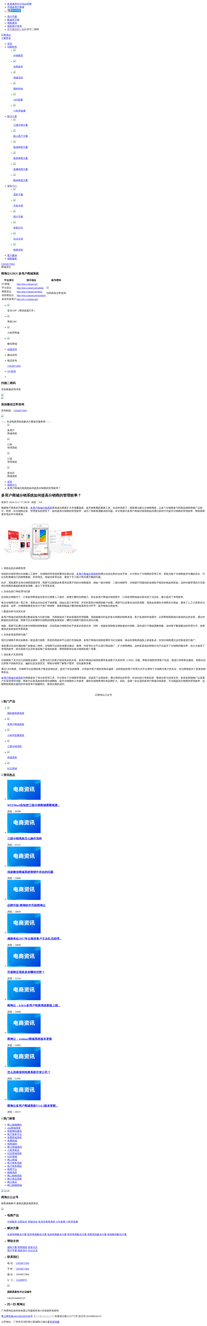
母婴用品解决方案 (97, 1234)
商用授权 (22, 1247)
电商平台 (12, 1169)
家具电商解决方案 (77, 1234)
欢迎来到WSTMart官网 (19, 4)
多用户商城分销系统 (41, 508)
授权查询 (12, 23)
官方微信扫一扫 (15, 29)
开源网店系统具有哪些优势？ (26, 972)
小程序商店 (13, 1150)
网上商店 (12, 1182)
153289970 (21, 1280)
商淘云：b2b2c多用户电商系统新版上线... (33, 1005)
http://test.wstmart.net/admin (30, 288)
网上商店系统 (14, 1179)
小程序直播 (72, 1221)
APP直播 (60, 1221)
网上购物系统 (14, 1175)
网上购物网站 (14, 1124)
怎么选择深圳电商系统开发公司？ (28, 1072)
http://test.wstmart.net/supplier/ (31, 295)
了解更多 (6, 38)
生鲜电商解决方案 (17, 1234)
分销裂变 (12, 1221)
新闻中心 (12, 485)
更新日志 (33, 1247)
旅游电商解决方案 (57, 1234)
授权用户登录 (14, 26)
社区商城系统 (14, 1153)
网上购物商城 (14, 1185)
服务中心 (12, 186)
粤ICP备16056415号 (43, 1316)
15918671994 (8, 264)
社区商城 (12, 1156)
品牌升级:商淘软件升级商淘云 (26, 905)
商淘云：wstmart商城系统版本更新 (29, 1038)
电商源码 (12, 1144)
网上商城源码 (14, 1147)
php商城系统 (14, 1128)
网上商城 (12, 1159)
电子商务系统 (14, 1163)
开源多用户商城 (15, 7)
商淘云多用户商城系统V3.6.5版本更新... (32, 1105)
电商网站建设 (14, 1131)
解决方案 (12, 116)
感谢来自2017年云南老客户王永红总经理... (34, 938)
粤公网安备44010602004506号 (17, 1316)
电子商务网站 (14, 1166)
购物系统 (12, 1172)
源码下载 (12, 1247)
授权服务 (12, 258)
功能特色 (12, 47)
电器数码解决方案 (117, 1234)
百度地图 (54, 1322)
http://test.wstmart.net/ (27, 284)
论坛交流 (33, 1250)
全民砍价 (22, 1221)
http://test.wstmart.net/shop (29, 291)
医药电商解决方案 (37, 1234)
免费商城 (12, 1140)
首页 (9, 43)
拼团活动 (33, 1221)
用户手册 (12, 16)
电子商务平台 (14, 1134)
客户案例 (12, 255)
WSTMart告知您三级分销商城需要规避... (33, 805)
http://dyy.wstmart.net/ (27, 299)
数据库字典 (13, 19)
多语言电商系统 (46, 1221)
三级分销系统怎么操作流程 (24, 838)
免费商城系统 (14, 1137)
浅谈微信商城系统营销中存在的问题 (30, 872)
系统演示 (22, 1250)
